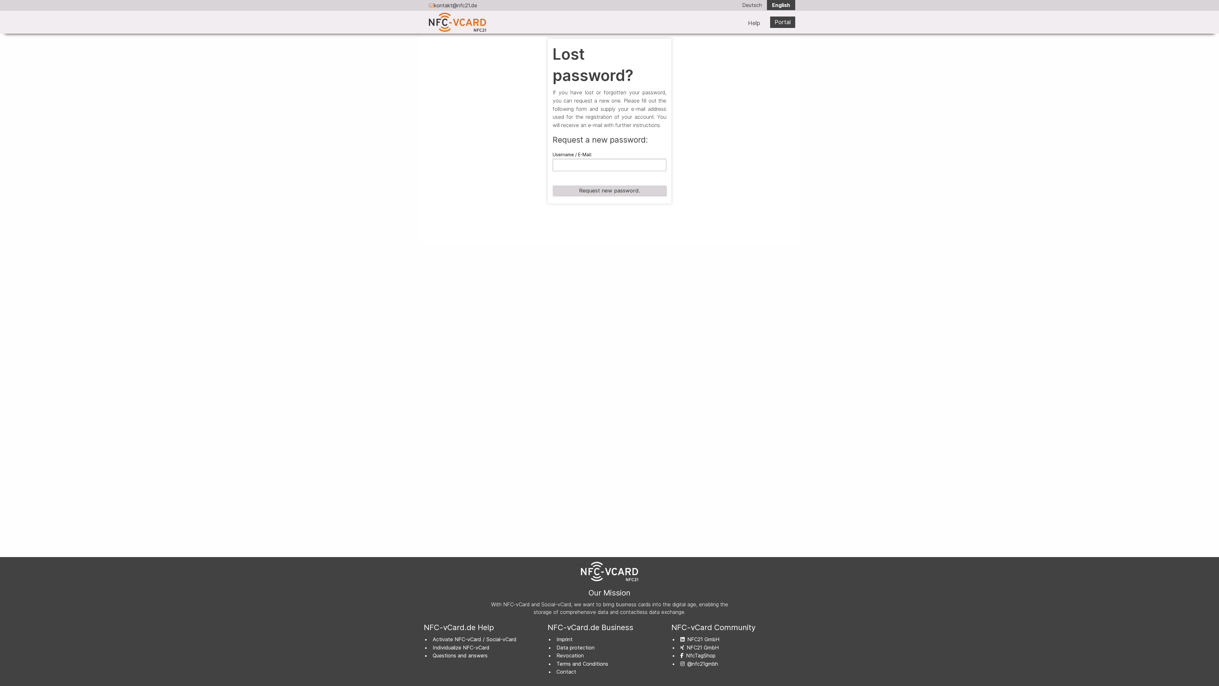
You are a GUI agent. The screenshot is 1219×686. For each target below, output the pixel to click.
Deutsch (752, 5)
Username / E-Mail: (572, 154)
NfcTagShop (701, 655)
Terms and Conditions (582, 664)
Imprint (564, 639)
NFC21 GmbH (703, 639)
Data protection (575, 647)
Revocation (570, 655)
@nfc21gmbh (702, 664)
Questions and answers (460, 655)
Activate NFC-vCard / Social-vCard (474, 639)
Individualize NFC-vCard (461, 647)
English (781, 5)
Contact (566, 672)
